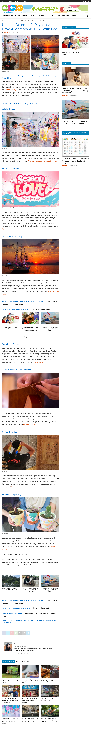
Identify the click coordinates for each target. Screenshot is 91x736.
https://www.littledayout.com (20, 646)
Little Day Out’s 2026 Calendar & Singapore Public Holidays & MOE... (75, 161)
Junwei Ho (64, 165)
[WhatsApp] (16, 633)
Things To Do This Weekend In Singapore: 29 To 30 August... (50, 328)
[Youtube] (88, 1)
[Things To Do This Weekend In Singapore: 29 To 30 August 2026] (50, 318)
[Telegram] (28, 633)
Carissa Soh (7, 32)
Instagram (22, 76)
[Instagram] (81, 1)
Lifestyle (9, 20)
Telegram (39, 76)
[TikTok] (28, 654)
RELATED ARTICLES (8, 662)
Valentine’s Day (10, 90)
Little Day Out (65, 57)
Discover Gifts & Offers (41, 309)
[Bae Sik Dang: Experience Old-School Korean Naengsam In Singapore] (30, 691)
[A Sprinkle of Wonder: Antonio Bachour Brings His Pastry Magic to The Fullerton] (11, 691)
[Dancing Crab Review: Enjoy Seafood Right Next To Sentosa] (50, 671)
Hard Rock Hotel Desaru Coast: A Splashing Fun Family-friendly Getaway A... (75, 90)
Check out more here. (19, 487)
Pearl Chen (65, 125)
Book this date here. (30, 424)
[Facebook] (78, 1)
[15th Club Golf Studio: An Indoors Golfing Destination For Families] (11, 671)
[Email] (20, 633)
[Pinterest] (12, 633)
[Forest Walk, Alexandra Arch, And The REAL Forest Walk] (11, 581)
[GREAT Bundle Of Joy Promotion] (11, 318)
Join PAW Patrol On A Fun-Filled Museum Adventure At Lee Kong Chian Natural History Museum (30, 720)
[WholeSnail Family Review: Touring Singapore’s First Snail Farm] (30, 671)
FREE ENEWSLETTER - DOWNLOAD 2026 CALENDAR (74, 133)
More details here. (39, 362)
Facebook (29, 76)
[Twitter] (83, 1)
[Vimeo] (86, 1)
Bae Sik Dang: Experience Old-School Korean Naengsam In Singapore (29, 700)
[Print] (24, 633)
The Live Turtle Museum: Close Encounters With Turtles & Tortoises (30, 589)
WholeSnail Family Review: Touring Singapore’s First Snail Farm (30, 680)
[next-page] (6, 727)
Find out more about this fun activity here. (42, 161)
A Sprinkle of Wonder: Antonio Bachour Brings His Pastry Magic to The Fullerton (10, 700)
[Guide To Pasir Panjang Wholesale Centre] (50, 691)
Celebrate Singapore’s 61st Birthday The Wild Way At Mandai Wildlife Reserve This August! (49, 720)
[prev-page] (3, 727)
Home (3, 20)
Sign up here (6, 229)
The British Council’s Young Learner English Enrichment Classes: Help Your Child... (30, 328)
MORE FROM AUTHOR (22, 662)
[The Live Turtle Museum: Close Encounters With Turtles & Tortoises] (30, 581)
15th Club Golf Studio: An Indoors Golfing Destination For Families (10, 680)
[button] (87, 16)
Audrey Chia (65, 95)
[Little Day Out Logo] (12, 9)
